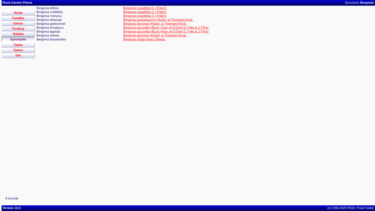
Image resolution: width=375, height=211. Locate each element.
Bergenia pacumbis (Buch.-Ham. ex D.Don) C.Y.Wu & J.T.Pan (166, 27)
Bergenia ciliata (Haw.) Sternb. (144, 39)
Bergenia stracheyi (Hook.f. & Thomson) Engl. (155, 23)
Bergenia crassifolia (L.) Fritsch (145, 8)
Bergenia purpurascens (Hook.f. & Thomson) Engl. (158, 19)
